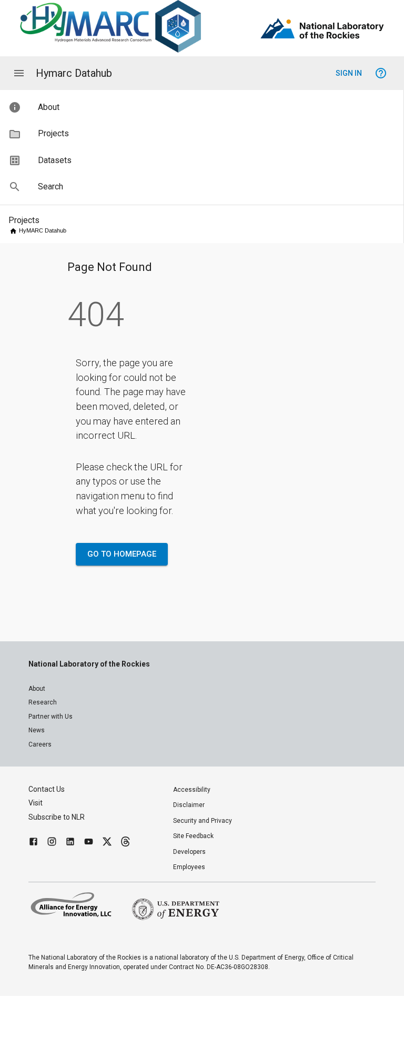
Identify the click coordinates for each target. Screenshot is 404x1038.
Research (42, 702)
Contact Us (46, 789)
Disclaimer (189, 805)
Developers (189, 851)
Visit (35, 803)
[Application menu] (19, 73)
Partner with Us (50, 716)
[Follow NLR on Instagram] (52, 843)
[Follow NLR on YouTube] (89, 843)
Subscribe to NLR (56, 817)
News (36, 730)
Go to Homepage (121, 554)
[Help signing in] (380, 73)
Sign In (349, 73)
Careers (40, 744)
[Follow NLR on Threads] (125, 843)
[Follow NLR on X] (107, 843)
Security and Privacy (202, 820)
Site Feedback (193, 836)
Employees (189, 867)
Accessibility (191, 789)
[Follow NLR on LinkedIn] (70, 843)
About (36, 688)
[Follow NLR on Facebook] (33, 843)
